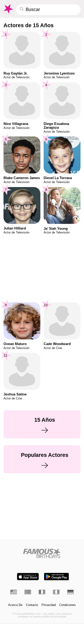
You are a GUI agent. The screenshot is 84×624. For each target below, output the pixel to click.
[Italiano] (56, 592)
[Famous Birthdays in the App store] (28, 576)
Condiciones (67, 605)
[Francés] (42, 592)
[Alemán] (70, 592)
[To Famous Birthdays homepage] (8, 9)
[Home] (42, 553)
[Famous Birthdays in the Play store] (56, 576)
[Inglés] (13, 592)
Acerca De (15, 605)
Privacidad (49, 605)
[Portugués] (27, 592)
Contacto (32, 605)
